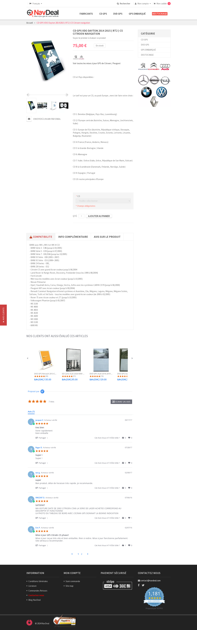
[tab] (31, 412)
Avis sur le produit (107, 236)
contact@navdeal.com (150, 580)
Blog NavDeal (34, 600)
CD (78, 196)
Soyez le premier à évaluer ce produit (89, 38)
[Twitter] (143, 585)
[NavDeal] (42, 13)
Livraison (32, 586)
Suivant (67, 95)
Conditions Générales (38, 581)
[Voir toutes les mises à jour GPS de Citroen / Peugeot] (78, 57)
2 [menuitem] (81, 554)
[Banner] (154, 84)
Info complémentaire (73, 236)
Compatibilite (42, 236)
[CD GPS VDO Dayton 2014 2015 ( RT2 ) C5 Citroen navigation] (31, 105)
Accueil (29, 22)
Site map (69, 586)
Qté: (75, 216)
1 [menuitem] (78, 554)
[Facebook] (138, 585)
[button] (27, 358)
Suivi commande (73, 581)
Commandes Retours (37, 590)
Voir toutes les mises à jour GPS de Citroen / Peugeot (97, 63)
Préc (28, 95)
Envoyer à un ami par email (47, 119)
